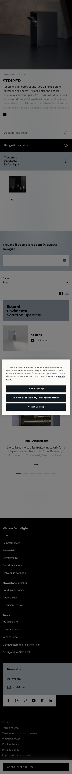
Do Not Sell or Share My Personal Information (36, 398)
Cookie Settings (36, 388)
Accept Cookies (36, 407)
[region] (36, 387)
